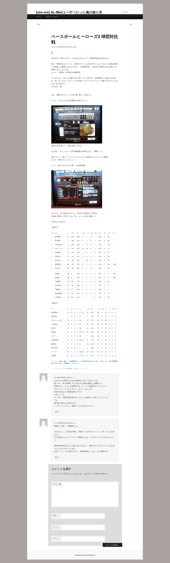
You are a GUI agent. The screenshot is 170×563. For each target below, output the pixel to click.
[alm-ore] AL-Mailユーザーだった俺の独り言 (69, 12)
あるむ (96, 361)
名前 (54, 515)
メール (55, 527)
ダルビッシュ (104, 361)
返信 (57, 411)
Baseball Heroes (87, 361)
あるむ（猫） (63, 361)
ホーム (39, 17)
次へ (132, 24)
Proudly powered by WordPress (85, 555)
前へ (38, 24)
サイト (55, 538)
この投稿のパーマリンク (70, 363)
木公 (74, 47)
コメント (57, 484)
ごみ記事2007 (73, 361)
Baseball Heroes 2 (79, 58)
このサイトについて (51, 17)
